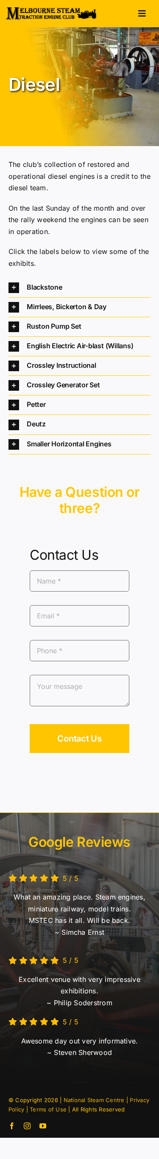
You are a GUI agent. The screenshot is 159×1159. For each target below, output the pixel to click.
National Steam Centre (94, 1100)
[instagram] (27, 1125)
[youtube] (42, 1125)
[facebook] (11, 1125)
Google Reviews (79, 842)
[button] (79, 287)
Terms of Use (48, 1109)
